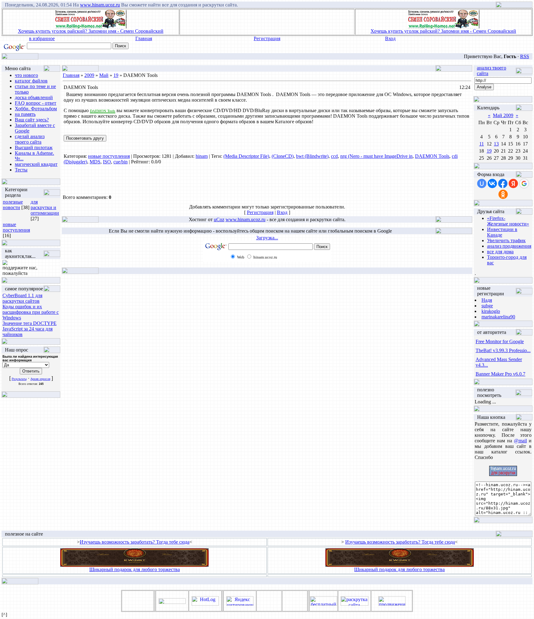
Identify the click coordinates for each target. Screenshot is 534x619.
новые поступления (16, 227)
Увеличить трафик (506, 240)
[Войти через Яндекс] (513, 183)
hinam (202, 156)
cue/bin (120, 161)
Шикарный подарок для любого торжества (134, 569)
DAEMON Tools (432, 156)
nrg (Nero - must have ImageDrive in (376, 156)
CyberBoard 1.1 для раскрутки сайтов (22, 298)
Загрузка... (267, 237)
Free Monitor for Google (500, 341)
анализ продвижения (509, 246)
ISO (107, 161)
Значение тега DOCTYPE (29, 323)
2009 (89, 75)
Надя (486, 300)
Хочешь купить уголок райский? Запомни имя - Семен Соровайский (90, 31)
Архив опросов (40, 379)
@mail (520, 440)
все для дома (500, 251)
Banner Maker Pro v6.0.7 (500, 374)
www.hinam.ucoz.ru (100, 4)
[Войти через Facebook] (502, 183)
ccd (334, 156)
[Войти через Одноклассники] (503, 194)
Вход (390, 38)
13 (496, 143)
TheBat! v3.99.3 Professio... (503, 350)
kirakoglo (490, 311)
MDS (95, 161)
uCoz (219, 219)
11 (481, 143)
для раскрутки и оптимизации (45, 207)
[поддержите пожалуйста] (4, 263)
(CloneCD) (283, 156)
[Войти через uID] (481, 183)
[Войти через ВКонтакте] (492, 183)
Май (103, 75)
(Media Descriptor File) (246, 156)
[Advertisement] (267, 22)
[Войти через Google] (524, 183)
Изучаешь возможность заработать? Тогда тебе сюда (134, 542)
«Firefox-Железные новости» (508, 221)
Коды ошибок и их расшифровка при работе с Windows (30, 312)
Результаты (19, 379)
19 (115, 75)
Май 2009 (503, 115)
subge (487, 305)
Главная (143, 38)
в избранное (42, 38)
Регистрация (267, 38)
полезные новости (13, 204)
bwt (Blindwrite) (312, 156)
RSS (524, 56)
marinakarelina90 (498, 316)
